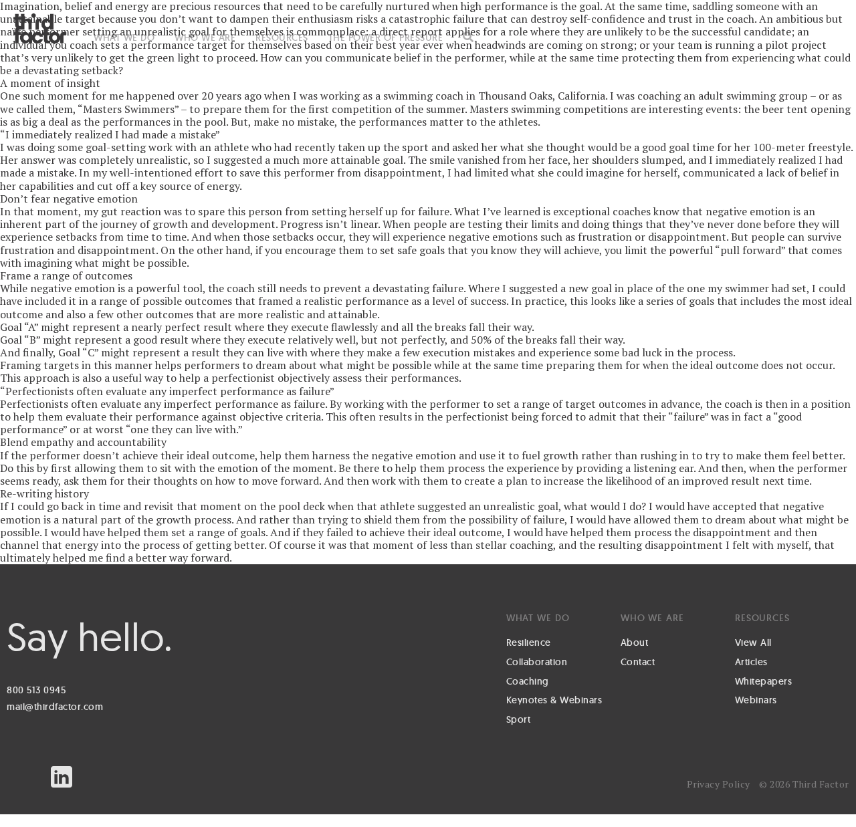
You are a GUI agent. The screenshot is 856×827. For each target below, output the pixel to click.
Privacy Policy (718, 784)
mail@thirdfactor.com (55, 707)
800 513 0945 (36, 690)
